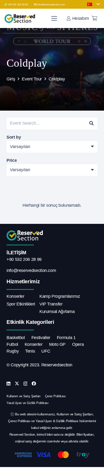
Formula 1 (66, 337)
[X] (17, 383)
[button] (93, 4)
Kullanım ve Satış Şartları (24, 396)
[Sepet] (94, 18)
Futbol (12, 344)
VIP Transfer (51, 304)
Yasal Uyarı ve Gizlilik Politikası (28, 403)
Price (12, 160)
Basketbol (16, 337)
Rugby (13, 351)
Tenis (30, 351)
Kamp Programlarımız (59, 296)
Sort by (14, 137)
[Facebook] (34, 383)
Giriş (11, 79)
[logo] (20, 18)
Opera (78, 344)
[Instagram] (25, 383)
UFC (45, 351)
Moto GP (57, 344)
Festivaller (40, 337)
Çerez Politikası (55, 396)
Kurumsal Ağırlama (57, 311)
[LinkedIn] (8, 383)
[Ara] (91, 123)
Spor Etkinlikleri (21, 304)
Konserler (15, 296)
